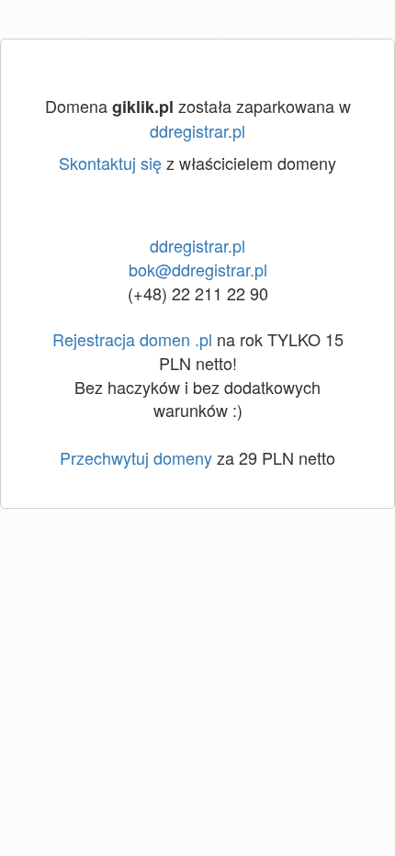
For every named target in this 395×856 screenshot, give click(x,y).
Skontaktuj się (110, 163)
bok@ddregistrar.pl (198, 269)
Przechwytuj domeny (136, 457)
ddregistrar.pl (197, 130)
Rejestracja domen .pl (132, 339)
